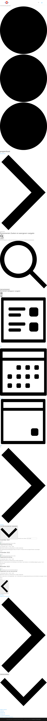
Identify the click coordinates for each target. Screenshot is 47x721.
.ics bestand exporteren (5, 715)
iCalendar (2, 711)
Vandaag (2, 524)
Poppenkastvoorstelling (6, 544)
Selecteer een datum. (22, 538)
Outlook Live (2, 714)
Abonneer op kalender (4, 674)
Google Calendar (3, 709)
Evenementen (3, 153)
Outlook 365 (2, 712)
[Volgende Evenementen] (23, 523)
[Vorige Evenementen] (0, 446)
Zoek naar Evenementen (4, 289)
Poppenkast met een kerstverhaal (8, 571)
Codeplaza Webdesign (36, 719)
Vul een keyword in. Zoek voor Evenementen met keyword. (12, 240)
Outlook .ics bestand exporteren (6, 717)
